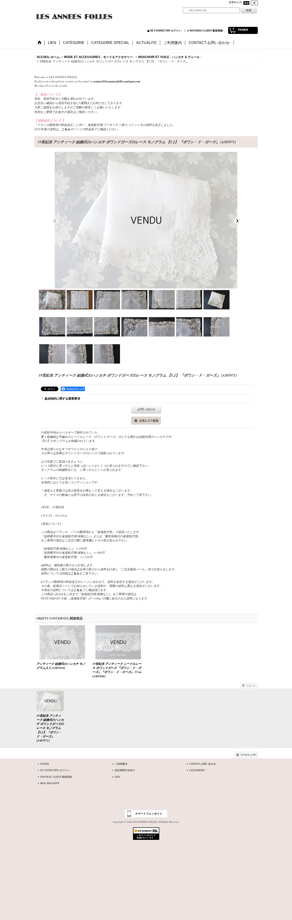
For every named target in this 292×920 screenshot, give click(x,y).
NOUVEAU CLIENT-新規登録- (207, 30)
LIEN (117, 776)
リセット (250, 685)
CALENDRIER (196, 770)
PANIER (44, 763)
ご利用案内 (121, 763)
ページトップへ (248, 754)
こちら (65, 129)
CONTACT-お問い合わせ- (202, 763)
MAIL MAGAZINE (49, 783)
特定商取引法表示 (125, 770)
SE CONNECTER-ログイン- (166, 30)
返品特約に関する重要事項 (62, 398)
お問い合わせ (146, 409)
